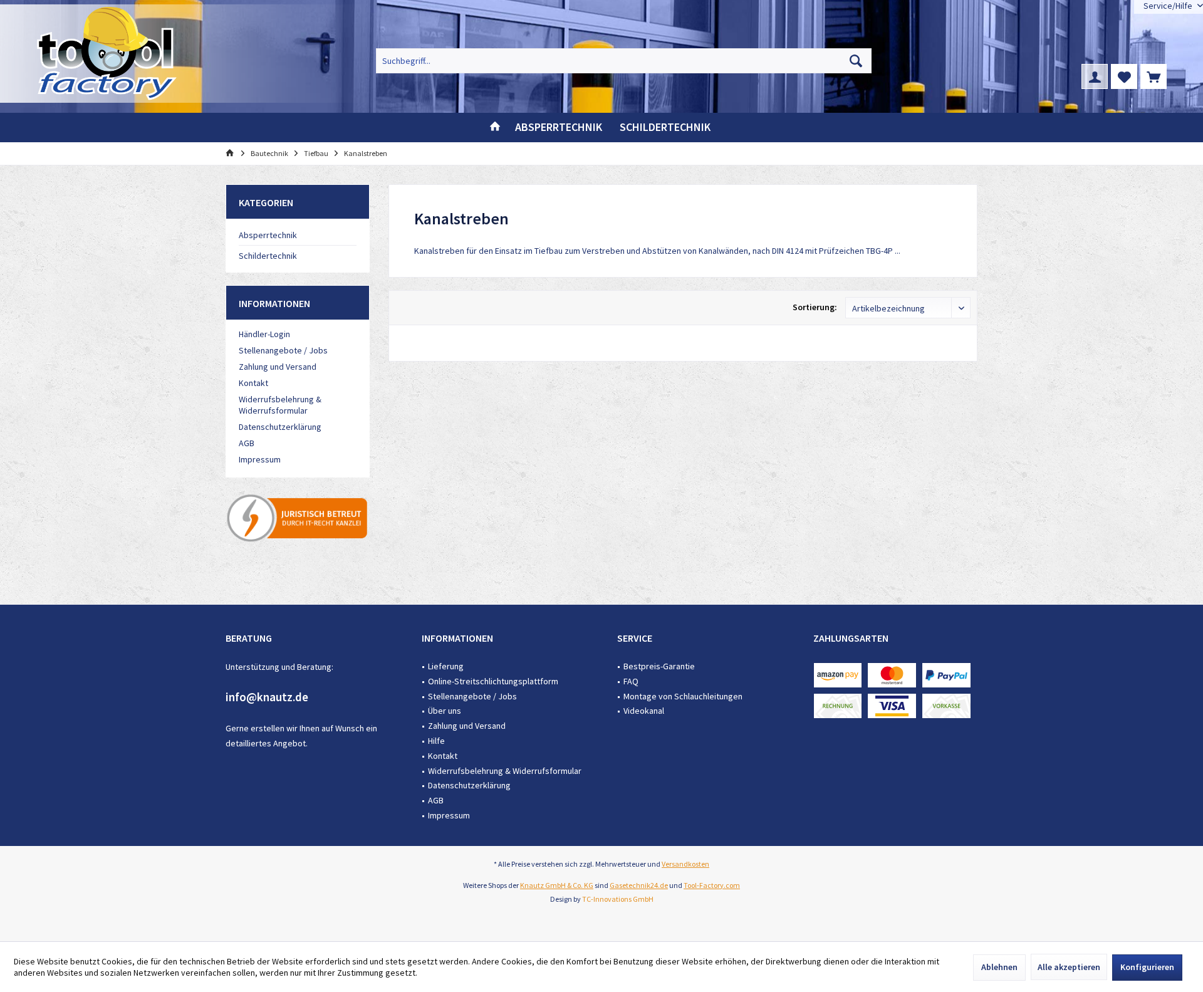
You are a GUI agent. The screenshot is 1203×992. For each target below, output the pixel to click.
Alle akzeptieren (1069, 967)
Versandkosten (685, 864)
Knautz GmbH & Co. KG (556, 885)
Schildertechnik (268, 255)
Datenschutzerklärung (280, 426)
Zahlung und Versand (277, 366)
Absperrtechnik (268, 235)
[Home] (495, 127)
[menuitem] (1153, 76)
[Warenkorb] (1153, 76)
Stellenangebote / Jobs (283, 350)
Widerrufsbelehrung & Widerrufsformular (280, 405)
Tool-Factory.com (712, 885)
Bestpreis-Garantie (659, 666)
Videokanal (643, 710)
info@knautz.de (267, 696)
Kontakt (253, 383)
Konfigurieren (1147, 967)
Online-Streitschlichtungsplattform (493, 681)
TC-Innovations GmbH (618, 899)
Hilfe (436, 740)
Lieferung (446, 666)
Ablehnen (999, 967)
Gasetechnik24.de (639, 885)
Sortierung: (815, 307)
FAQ (630, 681)
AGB (246, 443)
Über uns (444, 710)
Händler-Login (264, 334)
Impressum (260, 459)
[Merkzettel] (1124, 76)
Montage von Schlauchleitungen (682, 696)
